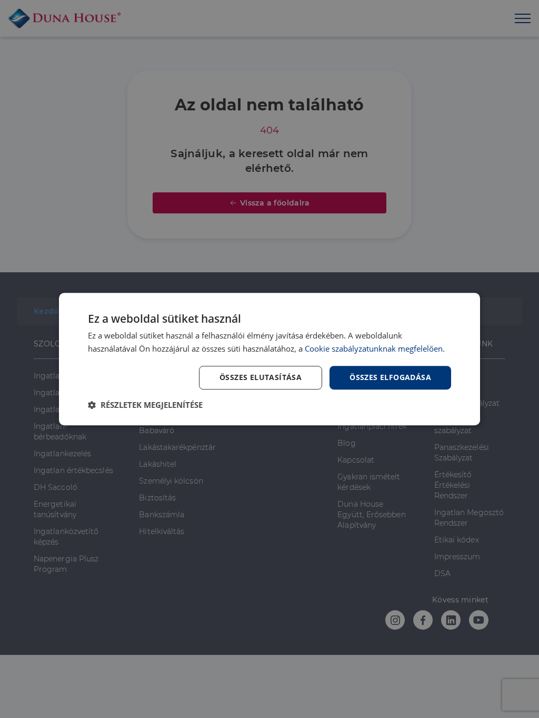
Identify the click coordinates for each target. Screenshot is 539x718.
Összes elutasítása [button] (260, 377)
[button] (145, 404)
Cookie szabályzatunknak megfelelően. (375, 348)
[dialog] (269, 359)
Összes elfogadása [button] (390, 377)
